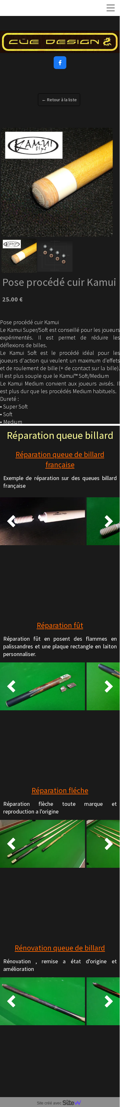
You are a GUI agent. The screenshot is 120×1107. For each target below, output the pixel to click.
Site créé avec (49, 1103)
